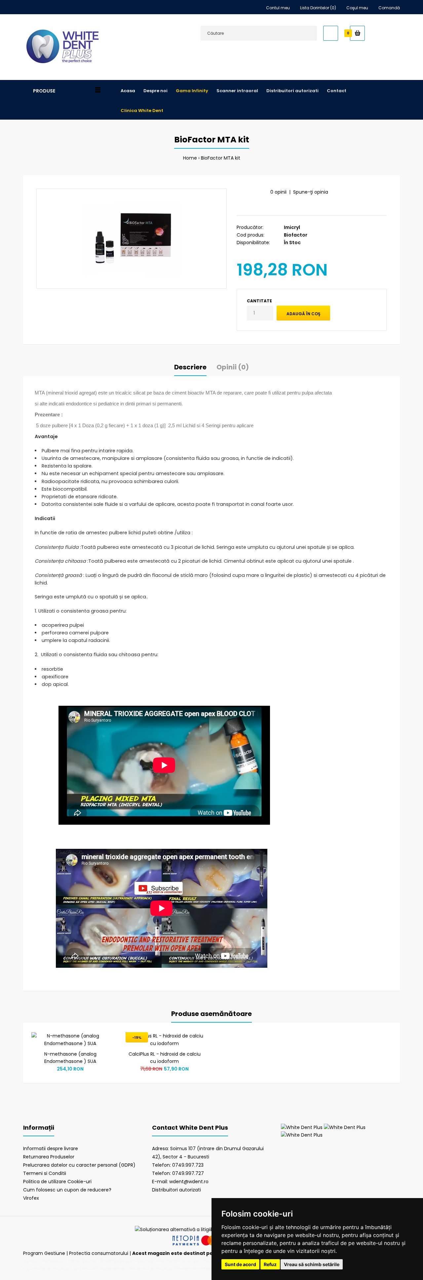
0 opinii (278, 192)
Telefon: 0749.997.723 (178, 1165)
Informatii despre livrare (50, 1148)
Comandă (389, 8)
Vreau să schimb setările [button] (311, 1264)
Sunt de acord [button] (240, 1264)
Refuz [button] (270, 1264)
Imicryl (292, 227)
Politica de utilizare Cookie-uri (57, 1181)
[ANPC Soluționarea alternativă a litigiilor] (175, 1229)
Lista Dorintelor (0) (318, 8)
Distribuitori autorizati (176, 1189)
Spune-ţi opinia (310, 192)
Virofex (31, 1198)
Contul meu (278, 8)
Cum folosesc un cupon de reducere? (67, 1189)
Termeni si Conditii (44, 1173)
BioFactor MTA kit (220, 158)
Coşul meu (357, 8)
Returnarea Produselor (48, 1156)
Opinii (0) (232, 367)
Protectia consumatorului (98, 1253)
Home (190, 158)
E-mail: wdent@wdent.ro (180, 1181)
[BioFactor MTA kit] (131, 238)
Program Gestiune (44, 1253)
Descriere (190, 367)
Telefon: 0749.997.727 (178, 1173)
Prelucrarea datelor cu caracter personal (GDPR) (79, 1165)
